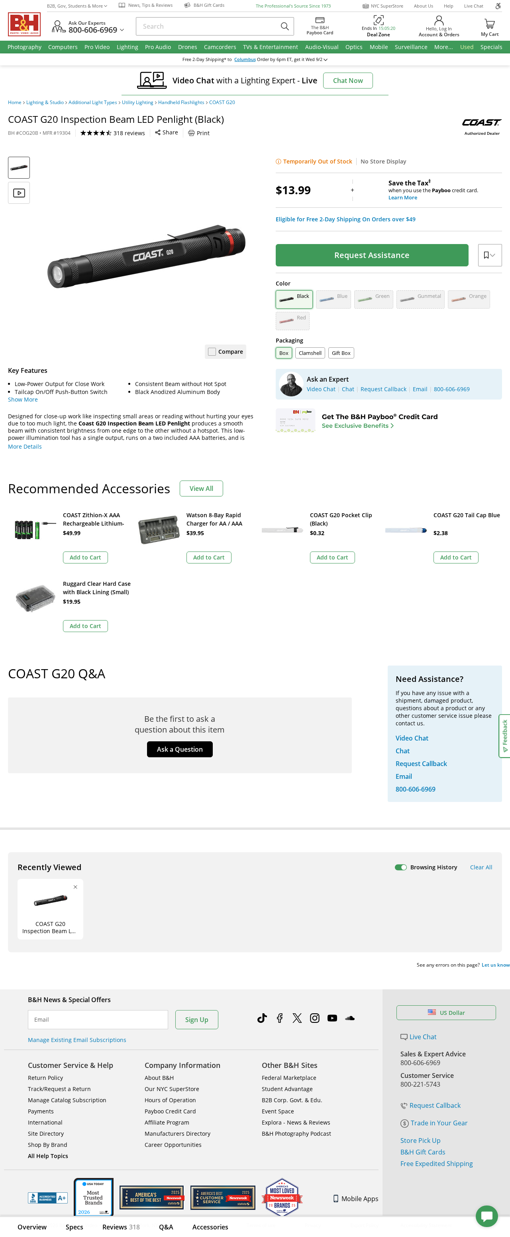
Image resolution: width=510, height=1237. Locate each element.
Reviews (121, 1227)
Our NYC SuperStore (172, 1089)
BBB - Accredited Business (48, 1198)
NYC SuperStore (387, 6)
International (45, 1122)
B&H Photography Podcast (296, 1133)
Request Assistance (372, 255)
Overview (32, 1227)
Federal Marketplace (289, 1077)
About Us (423, 6)
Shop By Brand (47, 1144)
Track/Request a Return (59, 1089)
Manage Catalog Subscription (67, 1100)
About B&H (159, 1077)
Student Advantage (287, 1089)
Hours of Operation (170, 1100)
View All (201, 488)
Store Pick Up (420, 1140)
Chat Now (348, 80)
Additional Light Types (93, 102)
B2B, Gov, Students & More (75, 6)
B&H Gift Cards (422, 1152)
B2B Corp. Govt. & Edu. (292, 1100)
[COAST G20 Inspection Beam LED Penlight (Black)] (146, 256)
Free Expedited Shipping (436, 1163)
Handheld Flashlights (181, 102)
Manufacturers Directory (177, 1133)
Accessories (210, 1227)
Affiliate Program (167, 1122)
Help (448, 6)
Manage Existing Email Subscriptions (77, 1039)
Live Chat (473, 6)
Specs (74, 1227)
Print (203, 133)
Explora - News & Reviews (296, 1122)
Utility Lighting (137, 102)
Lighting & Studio (45, 102)
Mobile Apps (360, 1198)
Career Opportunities (173, 1144)
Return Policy (45, 1077)
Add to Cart (85, 557)
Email (41, 1019)
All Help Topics (48, 1156)
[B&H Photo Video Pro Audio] (27, 24)
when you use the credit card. (433, 190)
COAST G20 (222, 102)
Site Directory (46, 1133)
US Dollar (452, 1012)
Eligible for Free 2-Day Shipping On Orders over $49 (346, 219)
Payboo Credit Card (170, 1111)
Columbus (245, 59)
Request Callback (435, 1105)
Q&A (166, 1227)
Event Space (278, 1111)
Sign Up (196, 1019)
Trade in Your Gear (439, 1123)
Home (15, 102)
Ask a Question (180, 749)
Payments (41, 1111)
